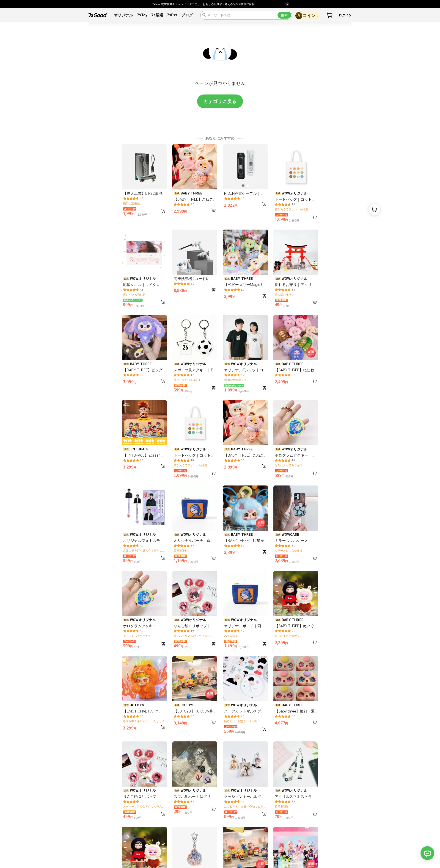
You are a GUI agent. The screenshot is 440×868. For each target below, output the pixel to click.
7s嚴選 (157, 15)
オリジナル (123, 15)
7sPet (172, 15)
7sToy (142, 15)
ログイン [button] (345, 15)
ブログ (187, 15)
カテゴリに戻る (220, 101)
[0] (329, 15)
